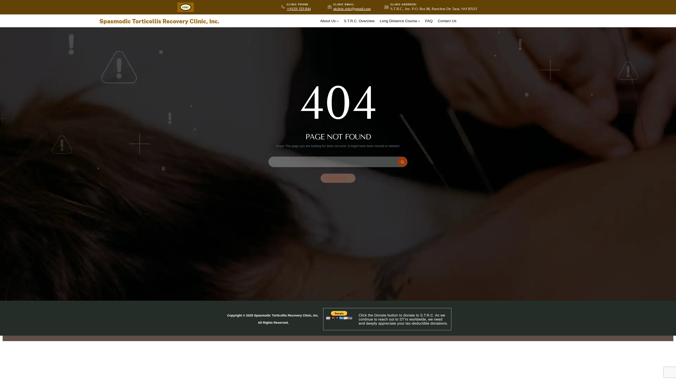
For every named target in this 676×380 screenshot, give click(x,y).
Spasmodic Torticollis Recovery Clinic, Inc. (159, 21)
